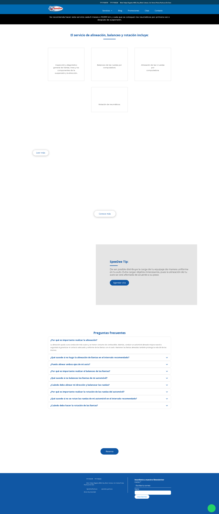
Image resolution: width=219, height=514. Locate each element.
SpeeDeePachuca (91, 489)
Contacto (159, 10)
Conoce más (105, 213)
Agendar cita (119, 282)
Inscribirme (142, 496)
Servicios (106, 10)
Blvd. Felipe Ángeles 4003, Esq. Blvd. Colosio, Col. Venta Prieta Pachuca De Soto (145, 3)
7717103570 (104, 3)
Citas (147, 10)
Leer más (40, 152)
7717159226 (114, 3)
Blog (120, 10)
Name (137, 489)
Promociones (133, 10)
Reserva (109, 451)
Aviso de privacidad (90, 492)
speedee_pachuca (106, 489)
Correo (138, 482)
